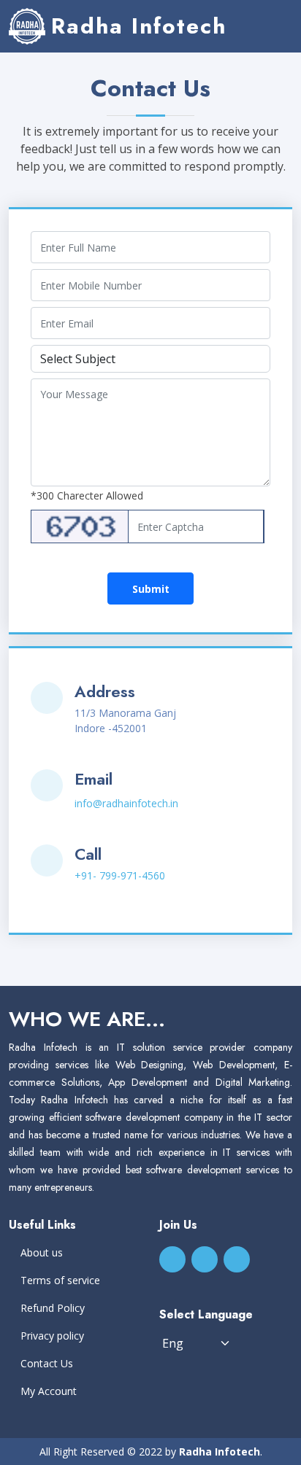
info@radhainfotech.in (126, 803)
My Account (48, 1391)
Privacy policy (52, 1336)
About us (41, 1253)
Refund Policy (52, 1308)
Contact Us (46, 1364)
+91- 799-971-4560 (120, 875)
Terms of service (60, 1280)
